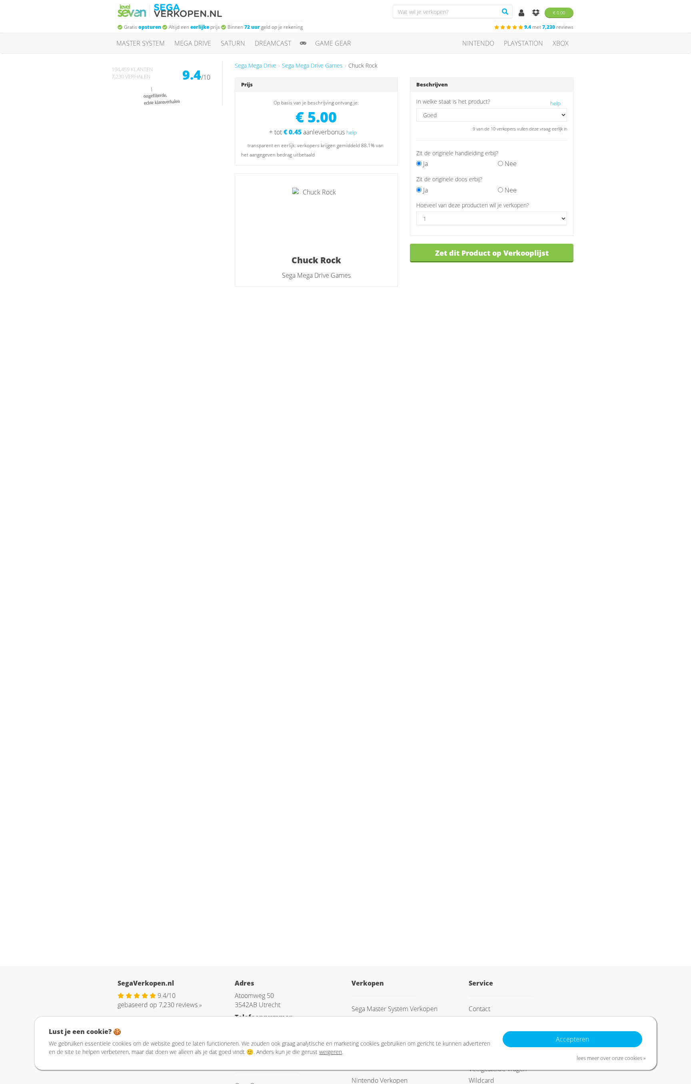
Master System (140, 43)
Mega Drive (192, 43)
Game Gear (333, 43)
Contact (479, 1008)
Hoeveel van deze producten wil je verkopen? (472, 205)
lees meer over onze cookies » (611, 1058)
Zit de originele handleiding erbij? (457, 153)
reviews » (180, 1004)
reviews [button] (548, 27)
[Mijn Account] (522, 13)
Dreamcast (273, 43)
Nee (510, 163)
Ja (424, 163)
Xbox (561, 43)
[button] (486, 178)
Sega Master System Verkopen (394, 1008)
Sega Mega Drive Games (312, 65)
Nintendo (478, 43)
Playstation (523, 43)
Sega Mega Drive (255, 65)
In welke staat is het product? (453, 101)
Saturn (233, 43)
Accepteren (572, 1039)
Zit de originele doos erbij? (449, 179)
